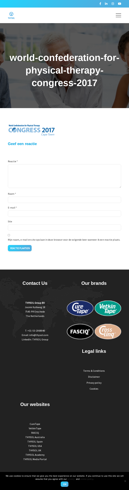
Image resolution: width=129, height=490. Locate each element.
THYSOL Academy (35, 454)
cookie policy (86, 479)
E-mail (12, 207)
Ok (65, 484)
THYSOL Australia (35, 437)
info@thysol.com (38, 335)
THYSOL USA (35, 446)
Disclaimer (94, 376)
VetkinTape (35, 428)
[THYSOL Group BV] (11, 15)
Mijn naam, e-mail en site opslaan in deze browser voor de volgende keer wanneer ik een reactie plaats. (64, 239)
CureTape (35, 423)
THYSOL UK (35, 450)
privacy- (71, 479)
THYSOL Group (40, 339)
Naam (12, 193)
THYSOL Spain (35, 441)
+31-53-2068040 (36, 330)
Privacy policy (94, 382)
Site (10, 221)
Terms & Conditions (94, 370)
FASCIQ (35, 432)
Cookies (94, 388)
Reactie (13, 161)
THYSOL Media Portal (35, 459)
